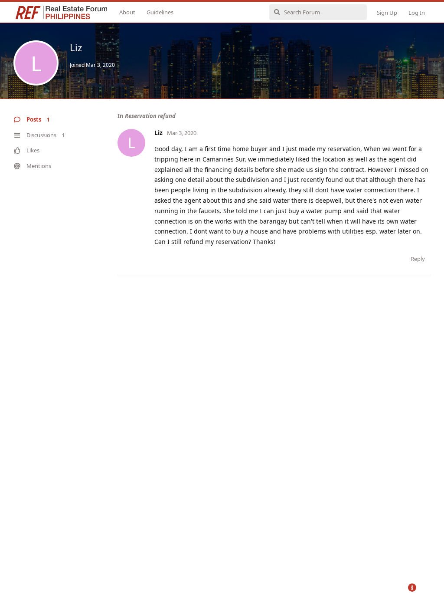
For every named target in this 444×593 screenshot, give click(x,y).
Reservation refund (150, 116)
